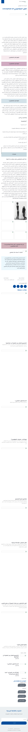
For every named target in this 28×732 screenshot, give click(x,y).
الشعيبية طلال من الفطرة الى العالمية (16, 343)
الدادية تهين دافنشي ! (21, 400)
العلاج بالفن (22, 691)
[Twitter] (1, 297)
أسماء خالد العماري (22, 5)
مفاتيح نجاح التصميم (21, 499)
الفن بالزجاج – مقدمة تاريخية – (19, 542)
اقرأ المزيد (17, 658)
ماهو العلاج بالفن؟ (22, 644)
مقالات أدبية (22, 696)
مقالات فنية (22, 700)
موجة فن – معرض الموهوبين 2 (19, 439)
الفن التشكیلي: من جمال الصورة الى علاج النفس (14, 603)
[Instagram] (1, 294)
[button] (25, 286)
